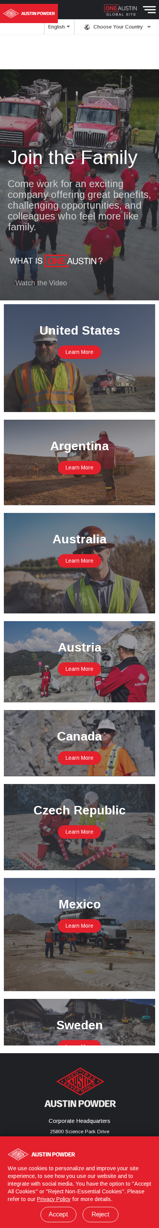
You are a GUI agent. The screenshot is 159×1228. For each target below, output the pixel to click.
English (57, 27)
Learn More (79, 352)
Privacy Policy (54, 1199)
